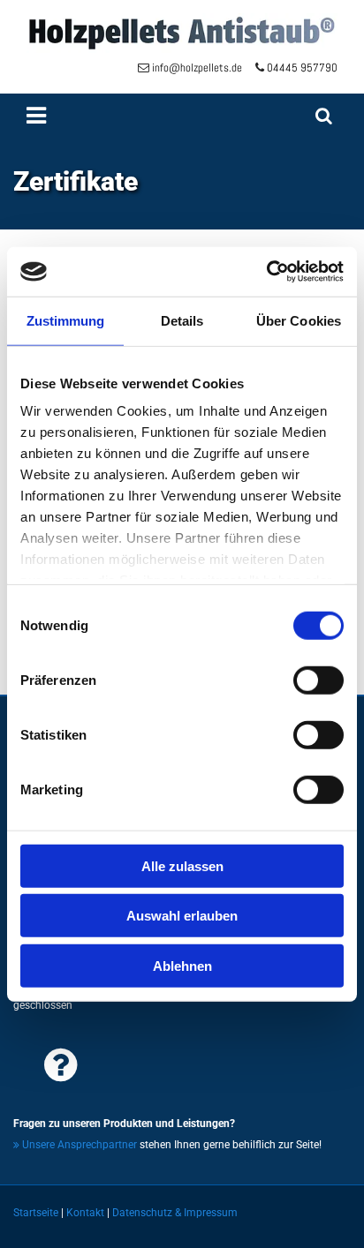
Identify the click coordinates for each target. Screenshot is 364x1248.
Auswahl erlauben (182, 915)
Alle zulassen (182, 865)
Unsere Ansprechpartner (75, 1145)
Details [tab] (182, 319)
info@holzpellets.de (203, 67)
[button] (154, 116)
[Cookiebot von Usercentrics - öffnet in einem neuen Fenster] (266, 271)
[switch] (318, 679)
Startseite (35, 1213)
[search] (324, 115)
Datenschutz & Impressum (175, 1213)
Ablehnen (182, 965)
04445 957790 (302, 67)
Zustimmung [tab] (66, 319)
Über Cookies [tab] (298, 319)
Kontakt (85, 1213)
